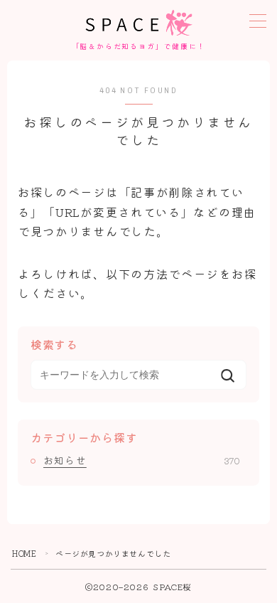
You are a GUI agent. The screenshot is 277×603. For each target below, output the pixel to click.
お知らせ (141, 460)
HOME (24, 553)
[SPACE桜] (139, 23)
